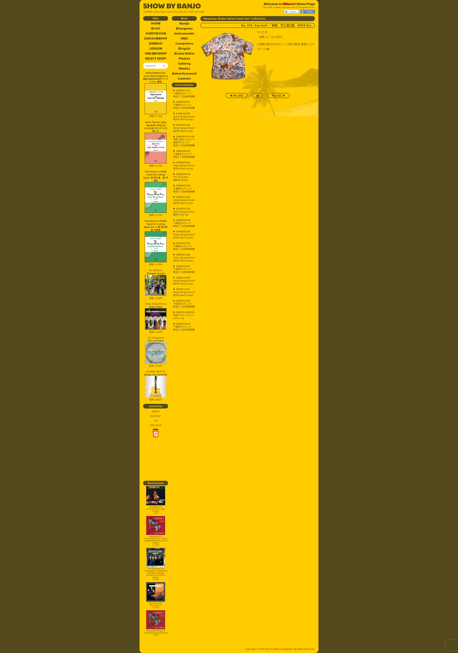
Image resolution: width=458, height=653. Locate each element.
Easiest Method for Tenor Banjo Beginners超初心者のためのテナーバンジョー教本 (155, 77)
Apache (155, 411)
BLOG (155, 28)
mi (155, 420)
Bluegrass (184, 28)
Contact (184, 78)
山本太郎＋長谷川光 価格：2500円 (155, 385)
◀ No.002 (236, 95)
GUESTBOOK (155, 33)
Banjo (184, 23)
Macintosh (155, 415)
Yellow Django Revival (155, 305)
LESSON (155, 48)
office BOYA (155, 425)
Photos (184, 58)
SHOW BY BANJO (172, 5)
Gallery (184, 63)
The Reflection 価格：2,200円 (156, 284)
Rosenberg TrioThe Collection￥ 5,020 (155, 605)
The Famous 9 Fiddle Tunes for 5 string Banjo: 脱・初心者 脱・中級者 (155, 176)
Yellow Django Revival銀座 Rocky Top (184, 211)
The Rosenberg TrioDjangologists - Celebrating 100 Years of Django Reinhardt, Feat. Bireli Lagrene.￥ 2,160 (155, 574)
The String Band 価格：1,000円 (156, 351)
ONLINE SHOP (156, 53)
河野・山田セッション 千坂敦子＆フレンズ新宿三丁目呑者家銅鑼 (184, 141)
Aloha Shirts (184, 53)
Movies (184, 68)
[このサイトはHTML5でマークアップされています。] (155, 433)
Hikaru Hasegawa (283, 648)
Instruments (184, 33)
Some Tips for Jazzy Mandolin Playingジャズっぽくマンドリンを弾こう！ (155, 126)
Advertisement (184, 73)
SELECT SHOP (155, 58)
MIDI (184, 38)
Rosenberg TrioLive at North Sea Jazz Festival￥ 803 (156, 509)
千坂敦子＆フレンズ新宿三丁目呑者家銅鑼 (184, 93)
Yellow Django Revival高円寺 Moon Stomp (184, 116)
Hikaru (288, 4)
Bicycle (184, 48)
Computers (184, 43)
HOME (155, 23)
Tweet (293, 11)
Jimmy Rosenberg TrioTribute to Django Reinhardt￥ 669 (155, 632)
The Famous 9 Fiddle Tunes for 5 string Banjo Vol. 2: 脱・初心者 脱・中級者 (156, 225)
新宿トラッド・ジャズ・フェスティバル (183, 315)
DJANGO (155, 43)
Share (309, 11)
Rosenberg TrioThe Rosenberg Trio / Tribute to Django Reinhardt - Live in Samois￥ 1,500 (156, 540)
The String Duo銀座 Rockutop (181, 177)
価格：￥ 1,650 (155, 116)
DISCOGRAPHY (155, 38)
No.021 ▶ (279, 95)
